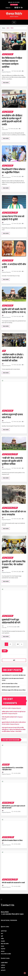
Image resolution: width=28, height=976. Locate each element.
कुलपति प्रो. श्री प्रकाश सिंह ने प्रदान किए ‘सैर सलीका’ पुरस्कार (13, 564)
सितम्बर (12, 28)
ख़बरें (2, 936)
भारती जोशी (4, 627)
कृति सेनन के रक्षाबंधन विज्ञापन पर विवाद (9, 683)
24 (17, 644)
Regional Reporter (6, 72)
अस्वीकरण (3, 965)
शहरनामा (2, 951)
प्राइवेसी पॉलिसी (4, 962)
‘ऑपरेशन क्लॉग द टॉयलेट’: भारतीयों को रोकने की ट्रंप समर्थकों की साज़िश (13, 357)
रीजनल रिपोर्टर (14, 14)
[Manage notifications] (25, 973)
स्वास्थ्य (2, 946)
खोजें (4, 651)
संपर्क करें (3, 967)
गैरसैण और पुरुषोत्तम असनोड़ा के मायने (9, 717)
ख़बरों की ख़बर (4, 931)
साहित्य (2, 938)
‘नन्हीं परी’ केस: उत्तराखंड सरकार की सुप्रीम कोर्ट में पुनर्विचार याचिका (12, 461)
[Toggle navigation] (14, 22)
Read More (6, 82)
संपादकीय (3, 941)
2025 (8, 28)
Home (3, 28)
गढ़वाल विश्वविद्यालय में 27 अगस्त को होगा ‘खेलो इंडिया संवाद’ (14, 675)
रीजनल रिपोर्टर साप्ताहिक (6, 954)
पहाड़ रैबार (3, 948)
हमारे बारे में (3, 970)
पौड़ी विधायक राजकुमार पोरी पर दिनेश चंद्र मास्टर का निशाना (13, 690)
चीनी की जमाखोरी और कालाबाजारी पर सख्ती (10, 686)
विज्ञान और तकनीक (5, 943)
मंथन (2, 933)
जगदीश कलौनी (5, 129)
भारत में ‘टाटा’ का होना (6, 708)
